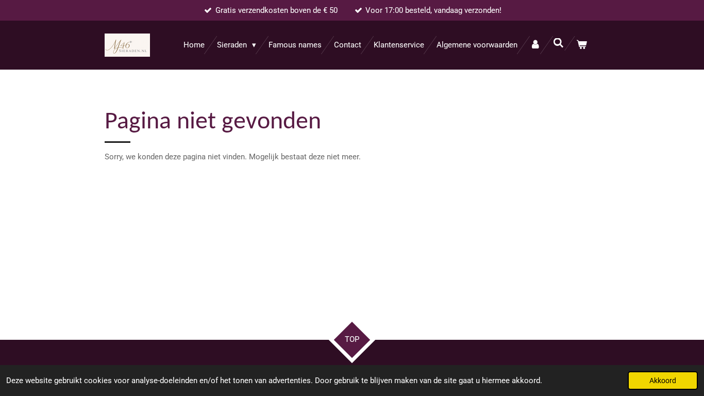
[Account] (535, 45)
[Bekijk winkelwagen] (581, 45)
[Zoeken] (558, 43)
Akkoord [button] (662, 380)
